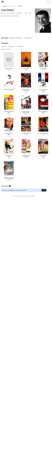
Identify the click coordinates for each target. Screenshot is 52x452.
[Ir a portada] (3, 1)
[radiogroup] (12, 38)
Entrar (44, 190)
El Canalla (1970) (26, 133)
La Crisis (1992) (26, 68)
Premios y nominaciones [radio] (16, 37)
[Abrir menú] (49, 2)
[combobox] (4, 46)
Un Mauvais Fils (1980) (9, 89)
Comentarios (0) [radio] (28, 37)
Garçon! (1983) (43, 68)
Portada (10, 6)
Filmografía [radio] (5, 37)
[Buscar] (47, 1)
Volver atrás (5, 6)
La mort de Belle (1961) (43, 133)
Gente (14, 6)
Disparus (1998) (8, 68)
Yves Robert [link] (20, 6)
